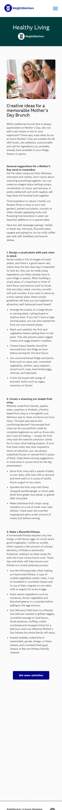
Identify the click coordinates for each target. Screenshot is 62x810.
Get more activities (31, 675)
